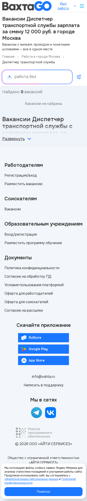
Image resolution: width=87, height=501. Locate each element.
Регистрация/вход (20, 175)
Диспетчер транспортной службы (28, 62)
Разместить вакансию (23, 184)
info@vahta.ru (43, 376)
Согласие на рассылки (23, 310)
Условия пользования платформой (34, 285)
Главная (8, 57)
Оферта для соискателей (26, 302)
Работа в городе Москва (41, 57)
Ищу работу (63, 6)
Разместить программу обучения (33, 243)
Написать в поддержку (44, 385)
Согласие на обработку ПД (27, 276)
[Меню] (82, 6)
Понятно (43, 492)
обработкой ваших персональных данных (31, 479)
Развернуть (13, 138)
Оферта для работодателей (28, 293)
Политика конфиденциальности (31, 268)
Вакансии (12, 209)
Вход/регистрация (20, 234)
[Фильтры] (79, 77)
